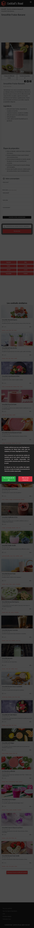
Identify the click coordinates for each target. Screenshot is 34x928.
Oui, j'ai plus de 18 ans (8, 479)
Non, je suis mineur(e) (25, 479)
